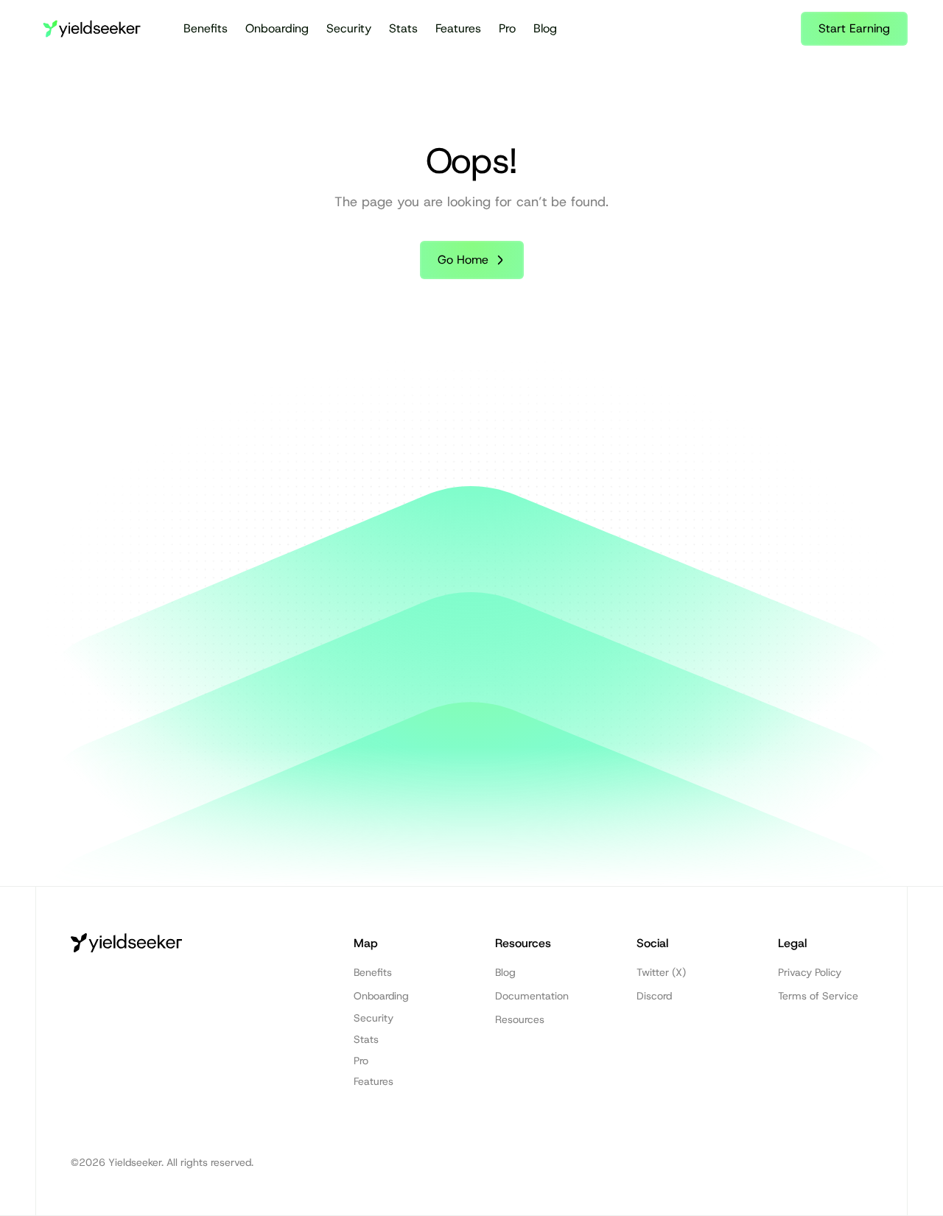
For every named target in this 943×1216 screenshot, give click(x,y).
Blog (545, 28)
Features (458, 28)
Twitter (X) (661, 972)
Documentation (532, 995)
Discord (654, 995)
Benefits (205, 28)
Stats (403, 28)
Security (348, 28)
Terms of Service (818, 995)
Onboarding (277, 28)
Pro (507, 28)
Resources (519, 1019)
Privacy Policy (809, 972)
